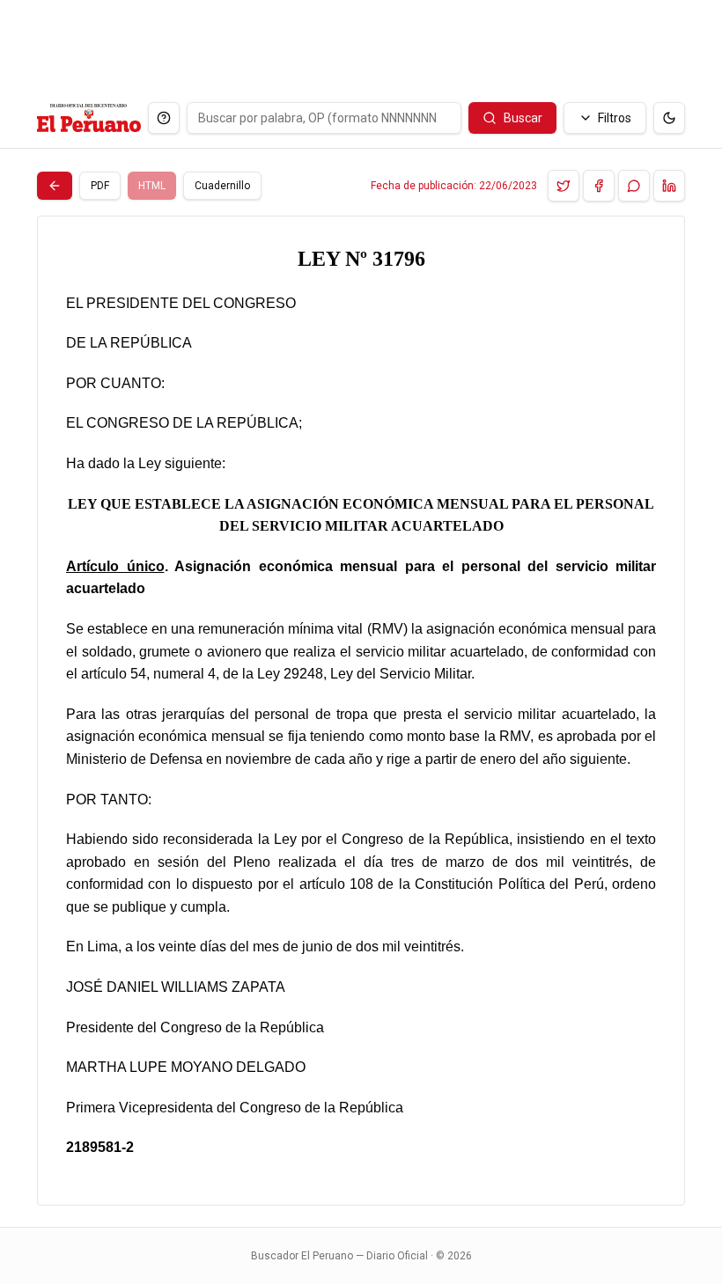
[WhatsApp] (634, 186)
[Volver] (54, 186)
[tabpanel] (361, 711)
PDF (100, 186)
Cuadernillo (222, 186)
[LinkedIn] (669, 186)
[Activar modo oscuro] (669, 118)
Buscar (523, 118)
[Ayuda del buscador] (164, 118)
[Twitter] (563, 186)
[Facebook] (599, 186)
